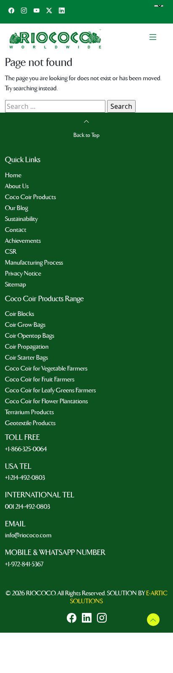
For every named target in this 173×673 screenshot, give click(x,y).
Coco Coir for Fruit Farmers (39, 379)
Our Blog (16, 208)
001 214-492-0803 (27, 506)
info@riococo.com (28, 535)
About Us (17, 186)
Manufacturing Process (34, 262)
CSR (10, 251)
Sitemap (15, 284)
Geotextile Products (30, 423)
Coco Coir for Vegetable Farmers (46, 368)
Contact (15, 230)
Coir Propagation (27, 346)
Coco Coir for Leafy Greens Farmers (50, 390)
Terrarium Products (29, 412)
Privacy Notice (23, 273)
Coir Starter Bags (26, 357)
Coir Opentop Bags (29, 335)
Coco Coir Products (30, 197)
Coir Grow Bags (25, 325)
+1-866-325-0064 (26, 449)
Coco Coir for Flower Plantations (46, 401)
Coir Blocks (19, 314)
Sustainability (21, 219)
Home (13, 175)
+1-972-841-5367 (24, 564)
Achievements (23, 240)
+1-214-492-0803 (25, 477)
